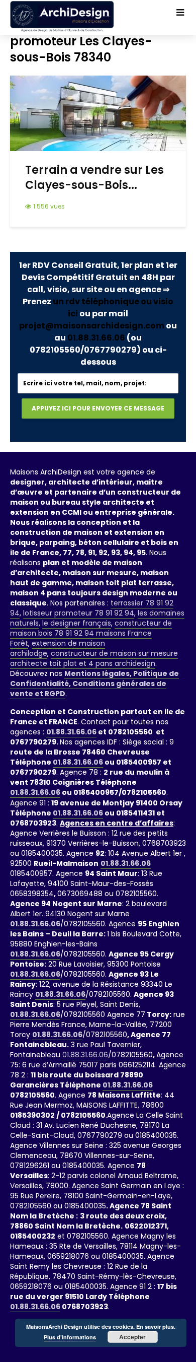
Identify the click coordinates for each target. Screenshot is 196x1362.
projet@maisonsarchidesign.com (91, 325)
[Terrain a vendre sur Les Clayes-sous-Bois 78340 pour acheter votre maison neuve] (98, 112)
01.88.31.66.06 (96, 338)
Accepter (132, 1336)
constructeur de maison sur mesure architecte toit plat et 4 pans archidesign (94, 658)
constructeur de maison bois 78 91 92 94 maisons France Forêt (91, 633)
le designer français (76, 623)
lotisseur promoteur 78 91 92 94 (78, 613)
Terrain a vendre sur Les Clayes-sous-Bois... (94, 178)
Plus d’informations (70, 1337)
